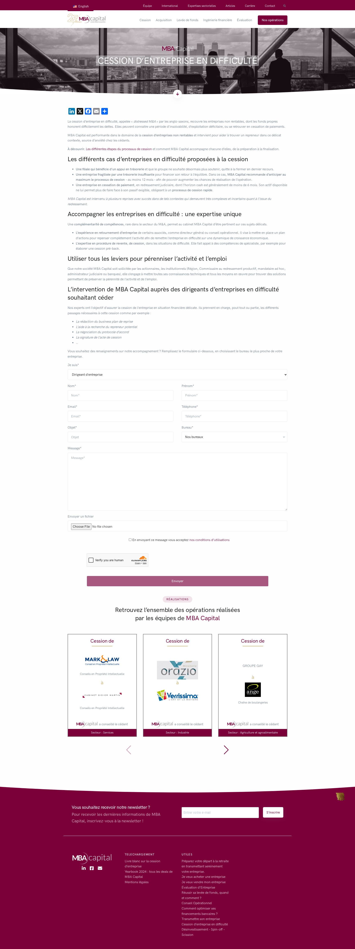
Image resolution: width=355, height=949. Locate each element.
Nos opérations (273, 20)
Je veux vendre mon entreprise (204, 882)
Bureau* (187, 427)
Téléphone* (190, 407)
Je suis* (73, 365)
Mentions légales (137, 882)
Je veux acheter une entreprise (203, 877)
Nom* (72, 386)
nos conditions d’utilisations (209, 540)
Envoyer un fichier (81, 516)
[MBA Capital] (86, 20)
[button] (226, 749)
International (170, 6)
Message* (74, 448)
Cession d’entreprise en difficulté (205, 924)
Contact (270, 6)
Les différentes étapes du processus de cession (119, 149)
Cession (145, 20)
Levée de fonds (187, 20)
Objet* (72, 427)
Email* (72, 407)
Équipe (147, 6)
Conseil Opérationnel (197, 903)
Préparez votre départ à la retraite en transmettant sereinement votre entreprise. (205, 866)
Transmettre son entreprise (201, 919)
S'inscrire (273, 812)
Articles (230, 6)
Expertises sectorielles (202, 6)
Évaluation (244, 20)
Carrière (250, 6)
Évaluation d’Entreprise (198, 887)
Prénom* (188, 386)
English (83, 6)
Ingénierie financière (217, 20)
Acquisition (164, 20)
